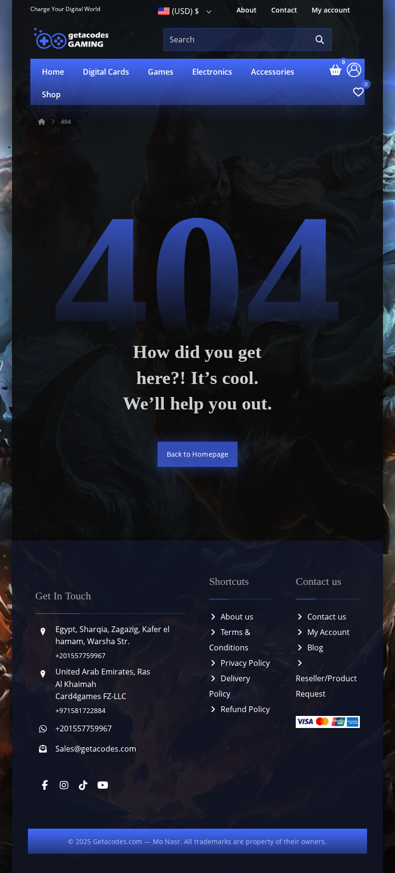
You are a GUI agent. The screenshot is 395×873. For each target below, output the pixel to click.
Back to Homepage (197, 454)
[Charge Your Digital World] (72, 39)
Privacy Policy (245, 663)
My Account (328, 632)
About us (237, 616)
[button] (320, 39)
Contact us (326, 616)
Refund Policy (245, 709)
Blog (315, 647)
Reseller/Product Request (326, 686)
